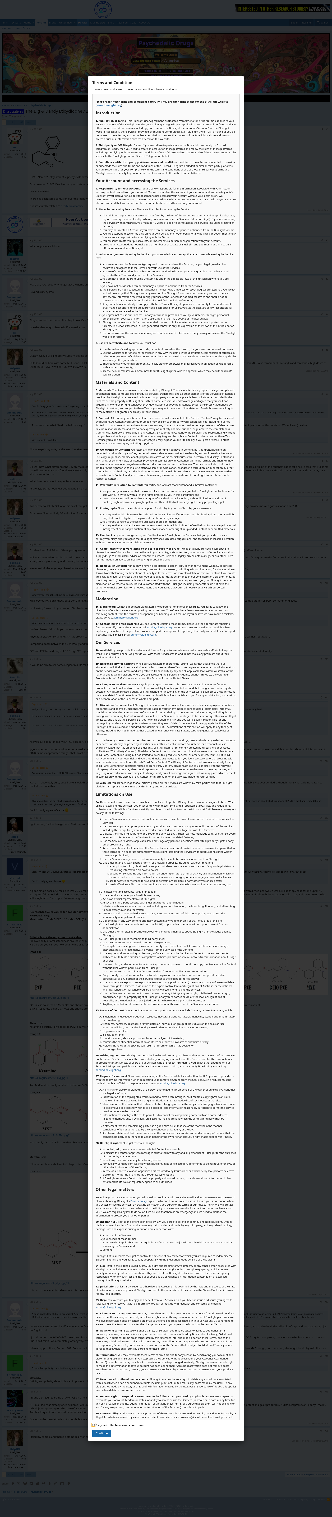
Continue (102, 1433)
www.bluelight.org (108, 105)
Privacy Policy (138, 1201)
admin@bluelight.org (126, 617)
